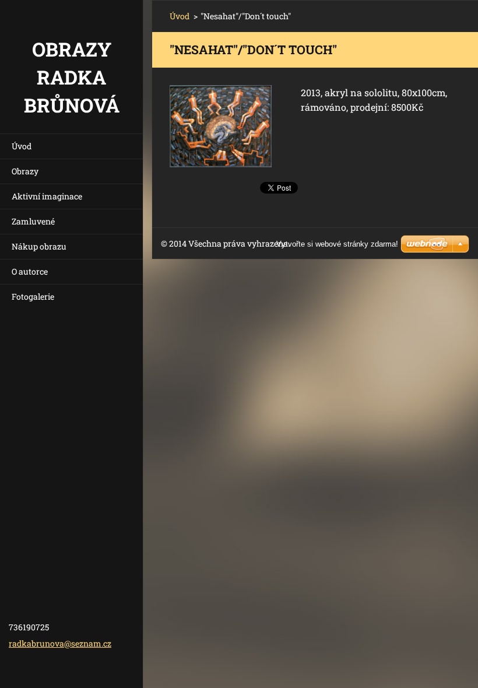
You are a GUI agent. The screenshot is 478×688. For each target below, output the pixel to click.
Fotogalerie (33, 296)
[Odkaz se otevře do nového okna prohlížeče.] (221, 126)
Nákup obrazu (39, 246)
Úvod (21, 146)
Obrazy (25, 171)
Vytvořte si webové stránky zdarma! (337, 244)
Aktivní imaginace (47, 196)
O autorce (30, 271)
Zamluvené (33, 221)
